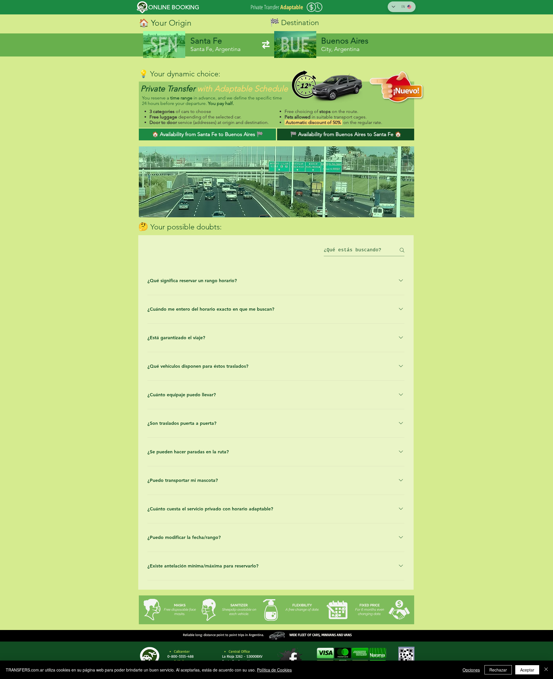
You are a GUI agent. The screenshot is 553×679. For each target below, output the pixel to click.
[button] (351, 659)
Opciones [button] (471, 670)
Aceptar (527, 670)
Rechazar (498, 670)
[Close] (546, 669)
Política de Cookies (274, 670)
